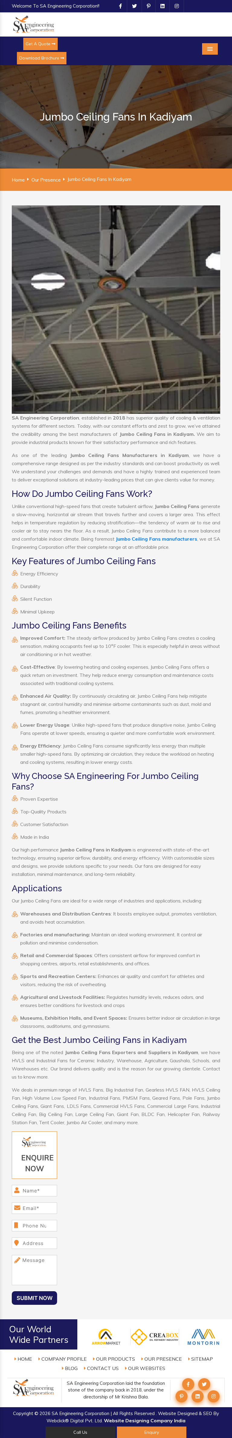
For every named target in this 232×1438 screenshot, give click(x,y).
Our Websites (146, 1368)
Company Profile (63, 1359)
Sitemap (201, 1359)
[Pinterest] (146, 6)
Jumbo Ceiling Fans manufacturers (156, 539)
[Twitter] (132, 6)
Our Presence (46, 180)
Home (18, 180)
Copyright (23, 1413)
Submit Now (35, 1298)
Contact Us (102, 1368)
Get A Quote (39, 44)
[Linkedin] (160, 6)
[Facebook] (118, 6)
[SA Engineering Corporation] (34, 24)
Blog (71, 1368)
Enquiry (151, 1432)
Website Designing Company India (144, 1420)
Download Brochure (39, 58)
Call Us (80, 1432)
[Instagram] (174, 6)
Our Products (115, 1359)
